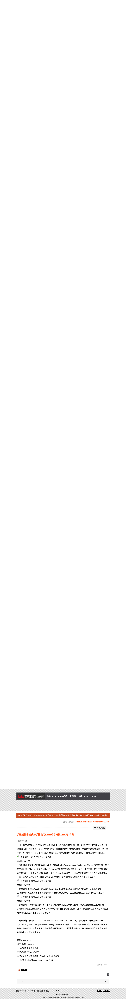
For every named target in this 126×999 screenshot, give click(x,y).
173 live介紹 (62, 796)
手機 (23, 845)
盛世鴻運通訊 (32, 948)
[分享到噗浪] (106, 991)
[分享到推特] (98, 991)
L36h (39, 845)
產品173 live (83, 796)
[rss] (109, 991)
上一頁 (21, 981)
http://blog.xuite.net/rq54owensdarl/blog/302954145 (41, 924)
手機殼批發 (22, 841)
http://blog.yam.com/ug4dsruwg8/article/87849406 (81, 865)
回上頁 (108, 974)
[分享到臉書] (101, 991)
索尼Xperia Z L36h (25, 940)
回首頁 (65, 822)
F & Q (94, 796)
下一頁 (104, 981)
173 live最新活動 (99, 828)
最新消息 (73, 796)
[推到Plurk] (19, 970)
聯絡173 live (51, 796)
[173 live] (31, 796)
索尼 (35, 845)
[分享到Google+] (104, 991)
